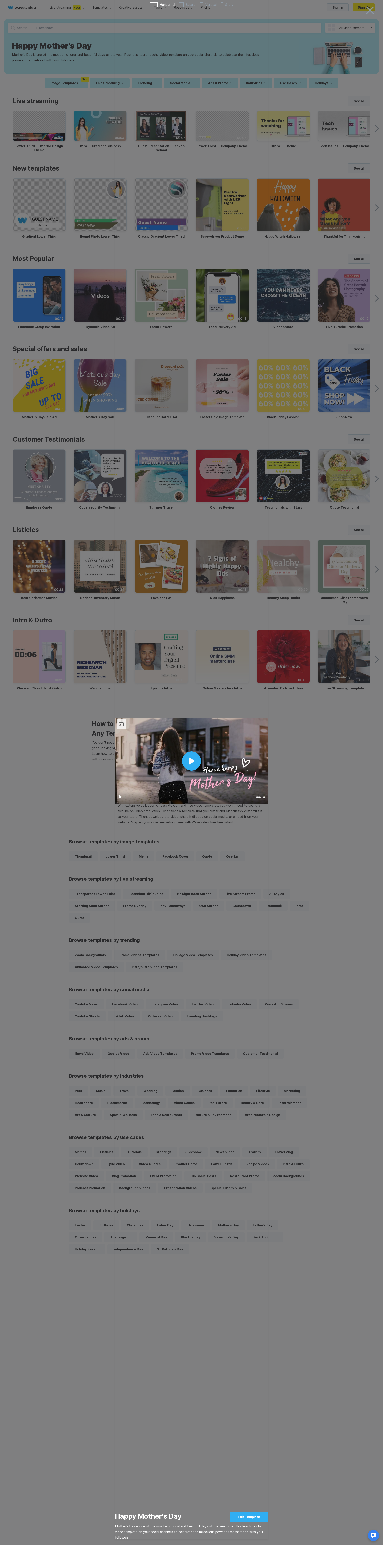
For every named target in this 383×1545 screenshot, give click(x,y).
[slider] (191, 802)
